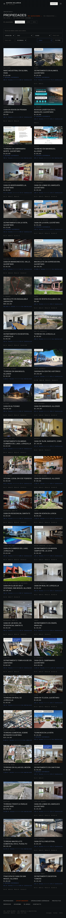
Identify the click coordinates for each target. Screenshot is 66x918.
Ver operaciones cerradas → (23, 18)
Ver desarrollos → (49, 16)
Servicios (7, 904)
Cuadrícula (20, 22)
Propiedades (8, 900)
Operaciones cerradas (40, 900)
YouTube (55, 913)
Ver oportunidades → (35, 16)
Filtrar (57, 40)
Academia (17, 904)
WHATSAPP (53, 3)
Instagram (49, 913)
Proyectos (56, 900)
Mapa (34, 22)
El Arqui (27, 904)
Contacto (37, 904)
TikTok (61, 913)
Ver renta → (7, 18)
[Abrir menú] (61, 4)
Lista (28, 22)
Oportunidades (22, 900)
